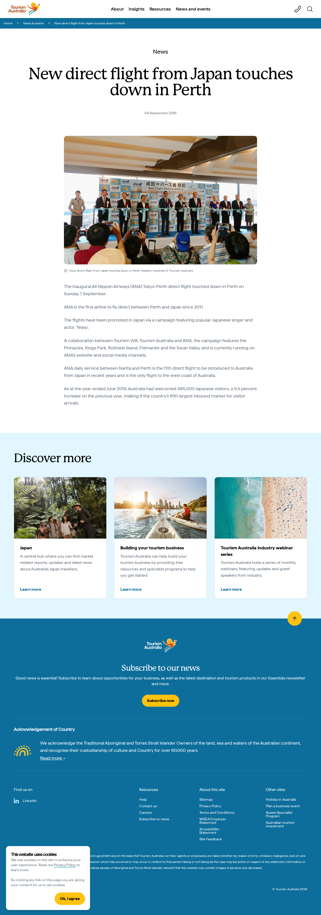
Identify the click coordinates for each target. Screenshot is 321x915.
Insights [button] (136, 9)
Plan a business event (283, 806)
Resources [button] (160, 9)
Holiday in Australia (281, 799)
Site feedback (210, 839)
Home (8, 23)
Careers (145, 812)
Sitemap (206, 799)
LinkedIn (30, 800)
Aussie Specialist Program (279, 814)
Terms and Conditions (216, 812)
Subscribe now (160, 700)
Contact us (148, 806)
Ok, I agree (70, 898)
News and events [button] (193, 9)
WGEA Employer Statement (212, 820)
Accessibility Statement (209, 830)
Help (143, 799)
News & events (33, 23)
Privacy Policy (65, 865)
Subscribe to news (154, 819)
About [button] (117, 9)
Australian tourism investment (280, 824)
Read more (51, 758)
